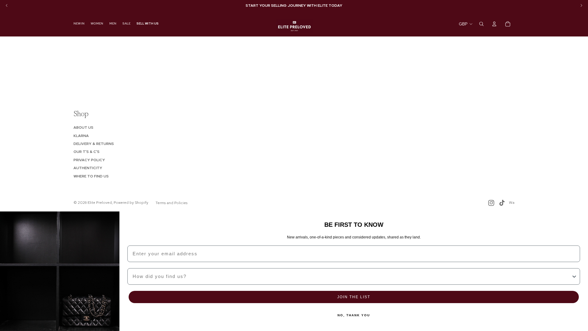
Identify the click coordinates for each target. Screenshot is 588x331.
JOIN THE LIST (353, 297)
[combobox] (352, 276)
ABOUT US (83, 127)
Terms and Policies (171, 202)
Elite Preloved (100, 202)
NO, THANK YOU (353, 315)
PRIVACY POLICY (89, 160)
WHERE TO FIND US (91, 176)
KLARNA (81, 135)
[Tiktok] (502, 203)
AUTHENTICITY (88, 168)
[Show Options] (574, 276)
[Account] (494, 24)
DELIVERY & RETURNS (94, 143)
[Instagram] (491, 203)
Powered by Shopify (131, 202)
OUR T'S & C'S (87, 151)
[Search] (481, 24)
